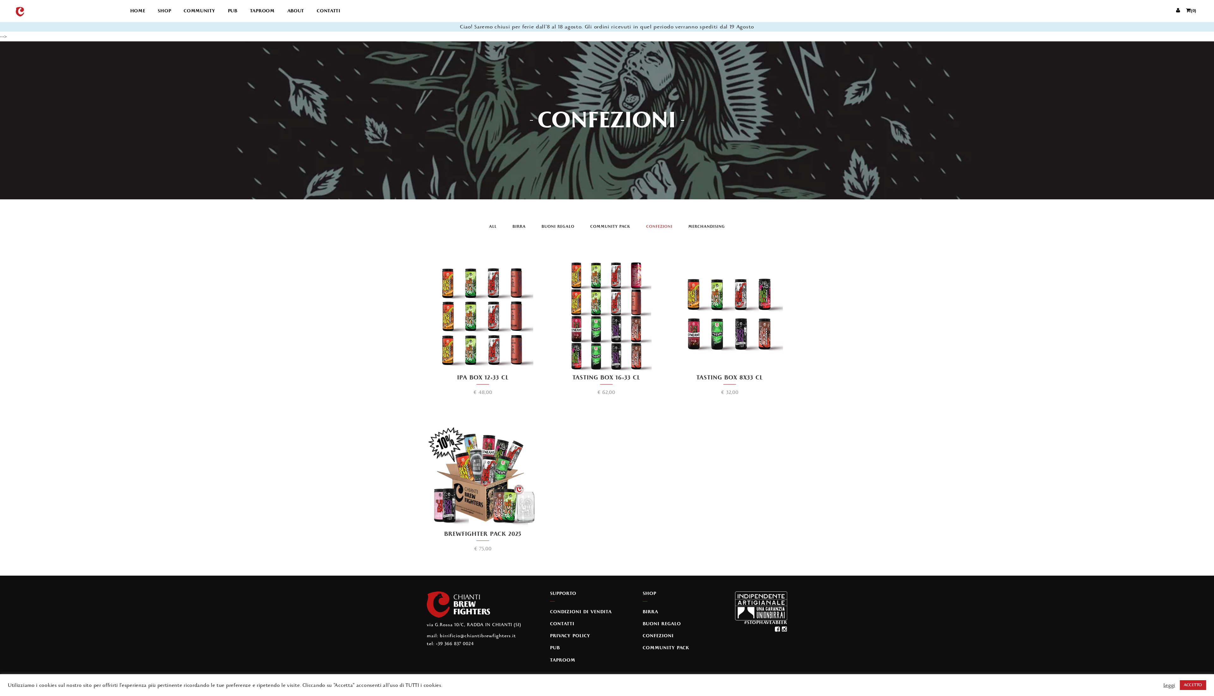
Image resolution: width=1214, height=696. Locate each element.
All (493, 226)
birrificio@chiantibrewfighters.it (478, 636)
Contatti (328, 11)
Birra (519, 226)
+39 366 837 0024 (455, 644)
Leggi (1169, 685)
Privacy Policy (570, 636)
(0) (1193, 11)
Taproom (262, 11)
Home (137, 11)
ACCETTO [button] (1193, 685)
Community (199, 11)
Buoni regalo (558, 226)
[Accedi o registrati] (1178, 10)
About (295, 11)
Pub (232, 11)
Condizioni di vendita (581, 612)
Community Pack (610, 226)
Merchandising (706, 226)
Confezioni (659, 226)
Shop (164, 11)
